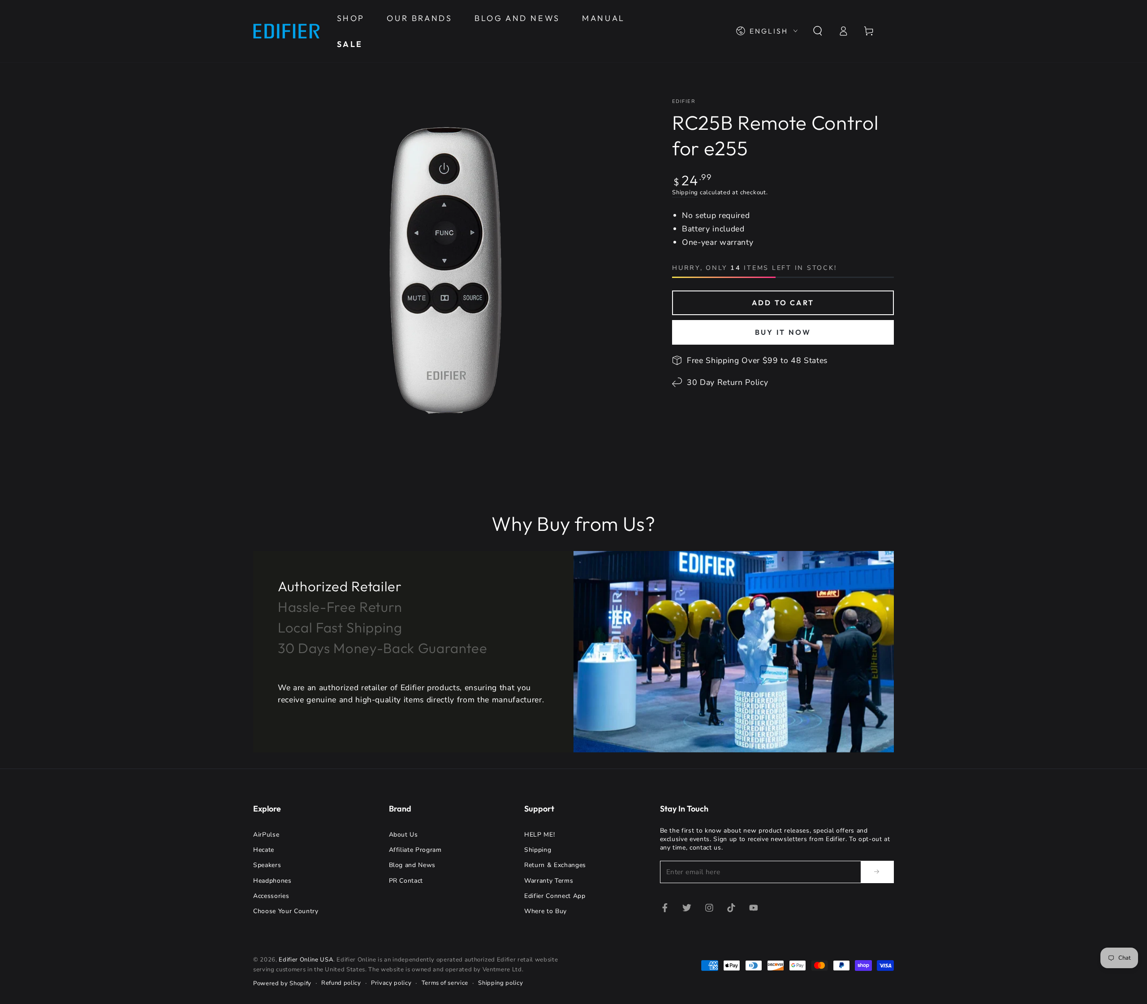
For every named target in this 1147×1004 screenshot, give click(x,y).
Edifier (683, 101)
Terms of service (445, 983)
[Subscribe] (877, 871)
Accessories (271, 896)
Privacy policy (391, 983)
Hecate (263, 850)
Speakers (267, 865)
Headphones (272, 880)
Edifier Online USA (306, 960)
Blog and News (412, 865)
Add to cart (783, 302)
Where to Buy (545, 911)
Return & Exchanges (555, 865)
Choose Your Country (286, 911)
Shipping (685, 192)
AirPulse (266, 834)
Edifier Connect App (555, 896)
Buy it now (783, 332)
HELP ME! (539, 834)
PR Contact (406, 880)
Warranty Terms (548, 880)
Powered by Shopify (282, 983)
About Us (403, 834)
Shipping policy (500, 983)
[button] (817, 31)
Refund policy (341, 983)
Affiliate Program (415, 850)
